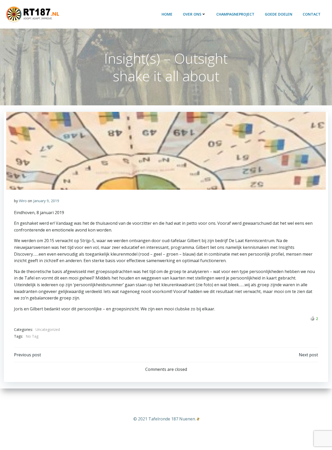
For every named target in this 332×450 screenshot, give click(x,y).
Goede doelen (278, 14)
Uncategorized (48, 329)
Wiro (23, 200)
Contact (312, 14)
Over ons (192, 14)
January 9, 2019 (46, 200)
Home (167, 14)
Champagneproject (235, 14)
